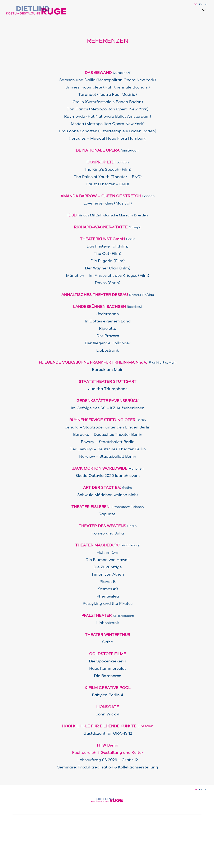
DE (195, 4)
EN (201, 4)
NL (206, 4)
